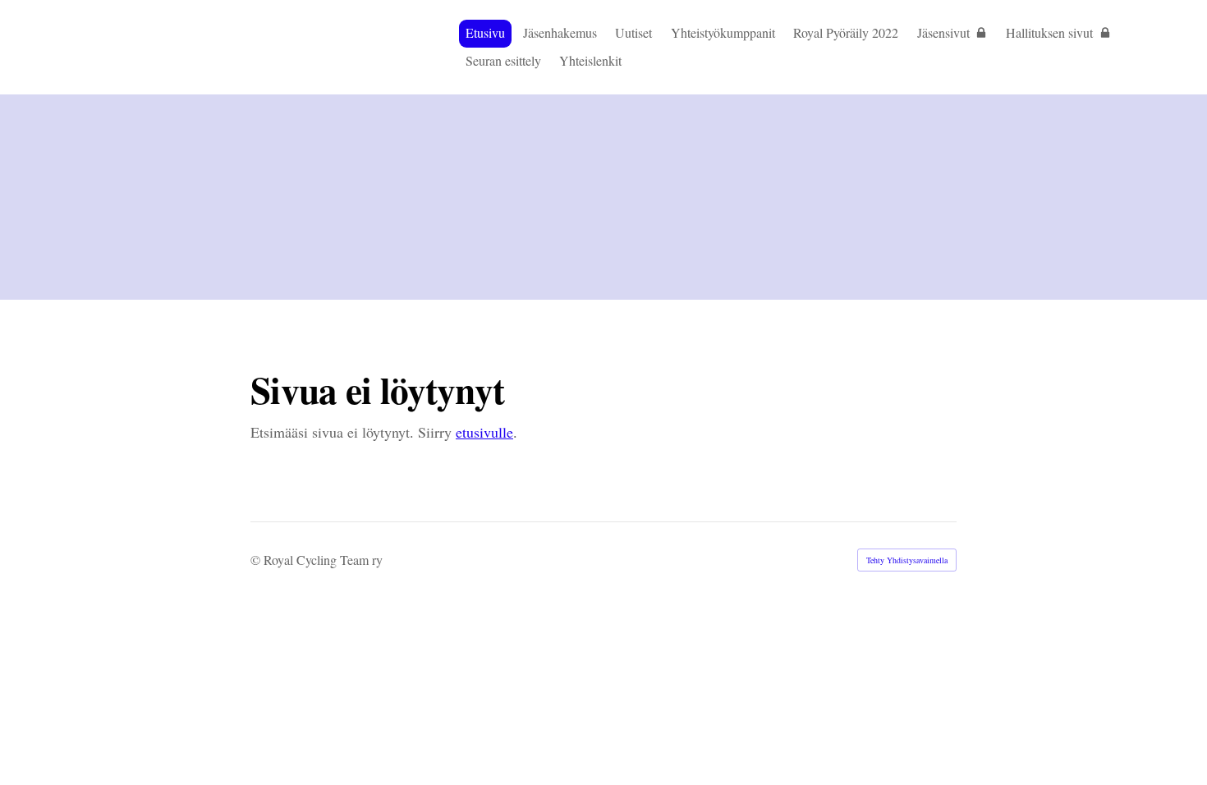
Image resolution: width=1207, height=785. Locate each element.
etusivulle (484, 432)
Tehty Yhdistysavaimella (907, 560)
